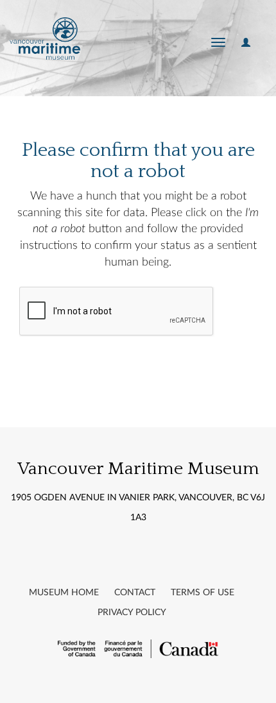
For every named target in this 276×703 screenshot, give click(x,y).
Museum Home (64, 592)
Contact (134, 592)
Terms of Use (202, 592)
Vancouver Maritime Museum (138, 469)
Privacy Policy (132, 612)
